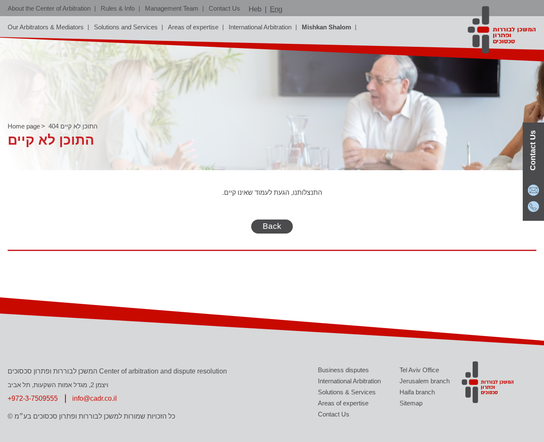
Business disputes (343, 370)
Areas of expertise (193, 27)
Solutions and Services (126, 27)
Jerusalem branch (425, 381)
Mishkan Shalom (326, 27)
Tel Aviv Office (419, 370)
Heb (255, 9)
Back (272, 226)
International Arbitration (260, 27)
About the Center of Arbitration (49, 8)
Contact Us (224, 8)
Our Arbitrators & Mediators (46, 27)
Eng (276, 9)
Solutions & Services (347, 392)
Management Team (171, 8)
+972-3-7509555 (33, 398)
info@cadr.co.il (94, 398)
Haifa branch (417, 392)
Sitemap (411, 403)
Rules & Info (118, 8)
